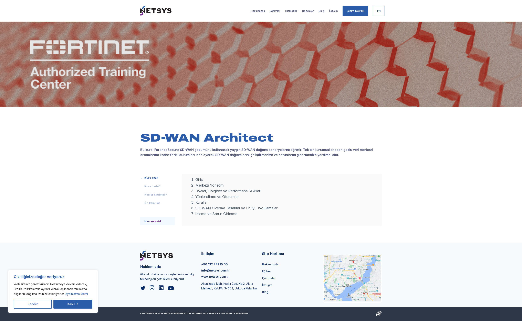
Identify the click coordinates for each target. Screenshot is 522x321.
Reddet (33, 304)
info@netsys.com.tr (215, 270)
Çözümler (269, 278)
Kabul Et (72, 304)
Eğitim (266, 271)
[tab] (157, 178)
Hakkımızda (270, 264)
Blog (265, 292)
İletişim (267, 285)
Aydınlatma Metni (76, 294)
